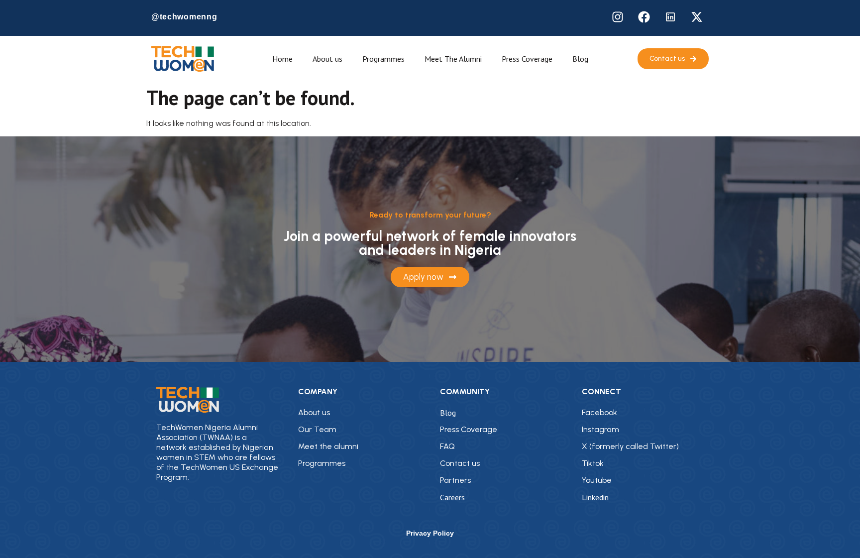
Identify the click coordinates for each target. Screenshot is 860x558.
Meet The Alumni (453, 59)
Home (282, 59)
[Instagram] (618, 17)
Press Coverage (527, 59)
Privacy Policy (430, 533)
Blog (580, 59)
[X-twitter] (697, 17)
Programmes (383, 59)
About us (327, 59)
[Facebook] (644, 17)
